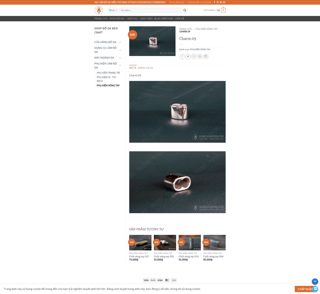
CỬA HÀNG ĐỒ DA (105, 42)
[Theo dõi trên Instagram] (218, 2)
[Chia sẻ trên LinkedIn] (205, 56)
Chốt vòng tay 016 (189, 256)
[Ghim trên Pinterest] (199, 56)
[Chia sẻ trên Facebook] (182, 56)
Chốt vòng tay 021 (139, 256)
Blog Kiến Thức (164, 18)
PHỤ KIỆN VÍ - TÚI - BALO (107, 79)
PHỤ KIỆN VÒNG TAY (108, 85)
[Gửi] (185, 10)
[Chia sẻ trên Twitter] (188, 56)
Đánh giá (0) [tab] (145, 68)
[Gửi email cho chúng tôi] (224, 2)
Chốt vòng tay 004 (213, 256)
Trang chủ (101, 18)
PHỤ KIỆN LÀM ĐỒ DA (105, 65)
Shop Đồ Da (117, 18)
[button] (215, 10)
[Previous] (129, 250)
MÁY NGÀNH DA (104, 57)
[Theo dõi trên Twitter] (221, 2)
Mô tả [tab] (132, 68)
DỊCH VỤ (132, 18)
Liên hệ (179, 18)
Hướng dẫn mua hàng (199, 2)
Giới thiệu (146, 18)
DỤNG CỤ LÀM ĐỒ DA (105, 50)
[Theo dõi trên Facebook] (215, 2)
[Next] (225, 250)
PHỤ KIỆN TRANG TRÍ (108, 72)
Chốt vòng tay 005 (164, 256)
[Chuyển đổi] (120, 42)
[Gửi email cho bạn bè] (194, 56)
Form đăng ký (176, 2)
